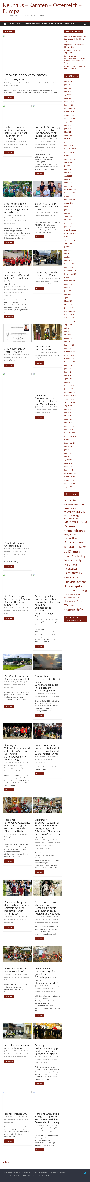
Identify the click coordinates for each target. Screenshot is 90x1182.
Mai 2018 (67, 416)
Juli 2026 (67, 85)
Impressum (69, 24)
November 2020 (70, 314)
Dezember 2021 (70, 271)
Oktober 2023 (69, 196)
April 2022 (68, 257)
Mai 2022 (67, 254)
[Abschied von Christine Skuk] (47, 325)
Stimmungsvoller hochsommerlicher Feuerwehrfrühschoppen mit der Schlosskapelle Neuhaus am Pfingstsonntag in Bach (47, 606)
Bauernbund (70, 504)
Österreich (7, 223)
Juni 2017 (67, 453)
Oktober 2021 (69, 277)
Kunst (82, 547)
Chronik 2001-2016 (32, 24)
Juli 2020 (67, 328)
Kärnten (41, 83)
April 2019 (68, 379)
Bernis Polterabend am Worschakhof (15, 970)
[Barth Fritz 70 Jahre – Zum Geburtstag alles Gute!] (47, 182)
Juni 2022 (67, 250)
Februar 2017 (69, 467)
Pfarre (6, 85)
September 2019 (70, 362)
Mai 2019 (67, 375)
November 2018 (70, 396)
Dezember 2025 (70, 108)
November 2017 (70, 436)
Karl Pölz (22, 83)
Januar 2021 (68, 308)
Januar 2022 (68, 267)
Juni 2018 (67, 412)
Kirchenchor (48, 83)
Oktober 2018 (69, 399)
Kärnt (66, 552)
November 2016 (70, 477)
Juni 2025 (67, 129)
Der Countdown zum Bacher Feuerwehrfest (16, 677)
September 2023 (70, 200)
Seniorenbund (49, 358)
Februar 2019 (69, 385)
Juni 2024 (67, 169)
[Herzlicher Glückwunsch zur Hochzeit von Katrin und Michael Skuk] (47, 374)
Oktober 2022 (69, 237)
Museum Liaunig (72, 560)
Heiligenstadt (70, 534)
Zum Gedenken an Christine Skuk (14, 544)
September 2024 (70, 159)
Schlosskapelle (13, 85)
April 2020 (68, 338)
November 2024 (70, 152)
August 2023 (68, 203)
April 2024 (68, 176)
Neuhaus (7, 147)
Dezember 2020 (70, 311)
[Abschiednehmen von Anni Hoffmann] (17, 1024)
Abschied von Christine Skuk (43, 348)
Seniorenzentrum (71, 597)
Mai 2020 (67, 335)
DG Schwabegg (71, 515)
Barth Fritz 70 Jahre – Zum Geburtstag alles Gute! (47, 206)
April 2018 (68, 419)
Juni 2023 (67, 210)
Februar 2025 (69, 142)
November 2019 (70, 355)
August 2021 (68, 284)
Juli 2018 (67, 409)
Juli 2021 (67, 287)
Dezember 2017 (70, 433)
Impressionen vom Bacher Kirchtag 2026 (25, 77)
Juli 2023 (67, 206)
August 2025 (68, 122)
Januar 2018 (68, 429)
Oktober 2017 (69, 440)
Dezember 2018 (70, 392)
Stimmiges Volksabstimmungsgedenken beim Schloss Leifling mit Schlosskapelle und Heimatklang (17, 752)
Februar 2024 (69, 183)
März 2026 (68, 98)
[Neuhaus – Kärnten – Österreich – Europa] (5, 24)
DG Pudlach (81, 512)
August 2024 (68, 162)
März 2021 (68, 301)
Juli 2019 (67, 369)
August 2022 (68, 243)
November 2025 (70, 112)
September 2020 (70, 321)
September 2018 (70, 402)
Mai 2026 (67, 91)
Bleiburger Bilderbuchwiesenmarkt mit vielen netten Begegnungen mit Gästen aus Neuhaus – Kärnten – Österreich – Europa (47, 828)
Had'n (44, 409)
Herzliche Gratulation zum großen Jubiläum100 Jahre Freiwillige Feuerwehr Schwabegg (47, 1118)
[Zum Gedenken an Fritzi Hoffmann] (17, 325)
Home (11, 24)
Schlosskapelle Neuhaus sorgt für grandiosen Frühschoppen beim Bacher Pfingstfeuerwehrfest (46, 976)
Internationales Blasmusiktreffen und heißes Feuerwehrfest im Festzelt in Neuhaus (16, 278)
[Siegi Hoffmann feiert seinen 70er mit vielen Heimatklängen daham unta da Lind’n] (17, 182)
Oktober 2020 (69, 318)
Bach (29, 83)
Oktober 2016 (69, 480)
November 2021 (70, 274)
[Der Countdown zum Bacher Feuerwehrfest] (17, 655)
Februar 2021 (69, 304)
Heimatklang (23, 218)
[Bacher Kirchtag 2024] (17, 1092)
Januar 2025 (68, 145)
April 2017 (68, 460)
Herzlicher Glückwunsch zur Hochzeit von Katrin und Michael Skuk (46, 399)
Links (44, 24)
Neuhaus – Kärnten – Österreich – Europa (42, 8)
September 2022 (70, 240)
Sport (80, 601)
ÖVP (48, 284)
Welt (66, 605)
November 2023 (70, 193)
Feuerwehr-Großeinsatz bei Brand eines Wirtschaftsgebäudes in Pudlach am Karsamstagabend (47, 683)
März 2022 (68, 260)
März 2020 (68, 342)
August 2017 (68, 446)
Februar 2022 (69, 264)
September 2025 (70, 118)
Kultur (55, 83)
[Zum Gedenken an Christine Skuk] (17, 374)
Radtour (53, 147)
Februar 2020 (69, 345)
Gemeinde (19, 144)
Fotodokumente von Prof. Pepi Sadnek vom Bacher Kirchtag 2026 (75, 39)
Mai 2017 (67, 456)
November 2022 (70, 233)
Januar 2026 (68, 105)
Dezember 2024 (70, 149)
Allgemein (8, 71)
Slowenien (7, 295)
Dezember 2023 (70, 189)
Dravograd (70, 522)
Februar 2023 (69, 223)
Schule (24, 771)
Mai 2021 (67, 294)
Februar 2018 (69, 426)
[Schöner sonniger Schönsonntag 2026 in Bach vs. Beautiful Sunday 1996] (17, 575)
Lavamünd (51, 144)
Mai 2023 (67, 213)
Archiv (19, 24)
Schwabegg (14, 147)
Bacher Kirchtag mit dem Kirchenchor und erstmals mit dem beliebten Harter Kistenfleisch (16, 907)
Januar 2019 (68, 389)
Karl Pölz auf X (55, 24)
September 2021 (70, 281)
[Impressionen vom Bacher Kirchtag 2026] (32, 36)
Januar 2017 (68, 470)
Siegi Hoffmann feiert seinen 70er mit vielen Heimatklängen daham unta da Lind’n (17, 208)
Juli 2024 (67, 166)
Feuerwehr (35, 83)
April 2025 (68, 135)
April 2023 (68, 216)
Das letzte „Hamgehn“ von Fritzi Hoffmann (47, 274)
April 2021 (68, 298)
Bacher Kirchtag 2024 (16, 1113)
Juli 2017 (67, 450)
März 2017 (68, 463)
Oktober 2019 (69, 358)
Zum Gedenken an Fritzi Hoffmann (14, 350)
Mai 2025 (67, 132)
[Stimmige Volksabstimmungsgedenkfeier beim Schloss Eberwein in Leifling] (47, 1024)
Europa (6, 290)
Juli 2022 (67, 247)
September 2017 (70, 443)
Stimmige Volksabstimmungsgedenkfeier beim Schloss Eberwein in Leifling (47, 1049)
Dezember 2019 (70, 352)
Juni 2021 (67, 291)
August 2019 (68, 365)
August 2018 (68, 406)
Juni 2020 (67, 331)
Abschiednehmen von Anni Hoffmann (16, 1047)
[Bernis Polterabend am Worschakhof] (17, 947)
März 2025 (68, 139)
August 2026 (68, 81)
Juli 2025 (67, 125)
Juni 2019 (67, 372)
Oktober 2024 (69, 156)
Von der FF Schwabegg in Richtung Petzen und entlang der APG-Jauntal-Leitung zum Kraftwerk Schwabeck (47, 132)
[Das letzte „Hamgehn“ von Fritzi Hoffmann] (47, 251)
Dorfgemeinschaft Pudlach (71, 518)
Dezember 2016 (70, 473)
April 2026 (68, 95)
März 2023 (68, 220)
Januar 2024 (68, 186)
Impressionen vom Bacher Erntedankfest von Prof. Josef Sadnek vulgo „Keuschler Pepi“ (47, 749)
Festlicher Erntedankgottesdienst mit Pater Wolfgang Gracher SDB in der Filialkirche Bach (17, 825)
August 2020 (68, 325)
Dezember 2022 (70, 230)
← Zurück (7, 1162)
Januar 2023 (68, 227)
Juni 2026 (67, 88)
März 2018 (68, 423)
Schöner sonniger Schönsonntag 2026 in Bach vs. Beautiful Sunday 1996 (17, 600)
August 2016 (68, 487)
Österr (43, 147)
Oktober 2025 (69, 115)
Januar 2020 (68, 348)
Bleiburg (37, 843)
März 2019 (68, 382)
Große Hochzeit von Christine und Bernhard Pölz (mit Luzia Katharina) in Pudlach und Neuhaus (47, 907)
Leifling (37, 358)
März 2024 (68, 179)
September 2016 (70, 483)
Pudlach (56, 696)
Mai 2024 (67, 173)
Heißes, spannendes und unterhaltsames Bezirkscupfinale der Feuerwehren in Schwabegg (15, 132)
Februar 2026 (69, 102)
